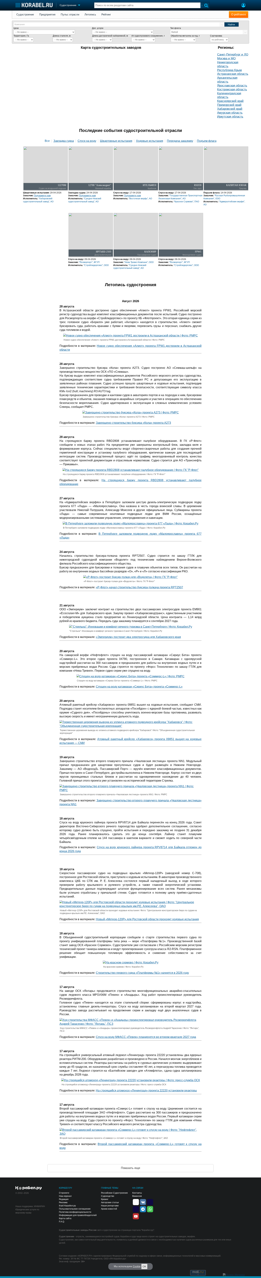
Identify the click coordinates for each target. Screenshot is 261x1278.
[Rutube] (150, 1202)
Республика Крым (229, 70)
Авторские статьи (110, 1202)
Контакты (137, 1193)
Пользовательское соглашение (75, 1209)
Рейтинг (106, 14)
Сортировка (216, 36)
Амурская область (230, 112)
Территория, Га (21, 36)
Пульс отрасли (70, 14)
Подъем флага (206, 141)
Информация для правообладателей (78, 1215)
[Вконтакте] (142, 1202)
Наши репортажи (110, 1205)
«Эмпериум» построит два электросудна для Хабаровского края (138, 636)
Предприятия (47, 14)
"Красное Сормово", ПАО (186, 201)
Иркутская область (230, 116)
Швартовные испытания (116, 141)
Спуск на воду (87, 141)
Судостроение (25, 14)
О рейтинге (238, 14)
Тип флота (175, 28)
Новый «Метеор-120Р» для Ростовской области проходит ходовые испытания (147, 919)
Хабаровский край (229, 108)
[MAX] (135, 1209)
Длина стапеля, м (61, 36)
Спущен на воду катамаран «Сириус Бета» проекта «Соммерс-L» (139, 686)
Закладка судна (63, 141)
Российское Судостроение (114, 1193)
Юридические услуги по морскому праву (27, 1211)
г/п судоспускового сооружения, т (148, 36)
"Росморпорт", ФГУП (89, 262)
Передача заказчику (180, 141)
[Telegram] (142, 1209)
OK (144, 1266)
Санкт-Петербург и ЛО (232, 54)
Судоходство (107, 1196)
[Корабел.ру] (28, 1188)
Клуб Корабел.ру (67, 1205)
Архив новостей (109, 1209)
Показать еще (130, 1168)
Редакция (64, 1199)
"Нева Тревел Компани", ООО (139, 262)
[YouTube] (135, 1216)
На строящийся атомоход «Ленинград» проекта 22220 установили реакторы (146, 1090)
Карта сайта (65, 1218)
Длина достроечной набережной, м (110, 36)
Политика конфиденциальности (75, 1212)
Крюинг (104, 1199)
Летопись (90, 14)
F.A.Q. (62, 1221)
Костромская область (232, 89)
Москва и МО (226, 58)
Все (47, 141)
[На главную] (34, 5)
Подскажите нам (42, 195)
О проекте (64, 1193)
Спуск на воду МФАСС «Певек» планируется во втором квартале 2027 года (146, 1036)
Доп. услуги (97, 28)
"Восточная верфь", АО (140, 198)
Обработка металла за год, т (185, 36)
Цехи (16, 28)
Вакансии (137, 1196)
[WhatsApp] (150, 1209)
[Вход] (243, 5)
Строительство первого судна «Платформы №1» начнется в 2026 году (142, 972)
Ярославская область (232, 85)
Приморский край (229, 105)
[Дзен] (135, 1202)
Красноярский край (230, 101)
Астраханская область (232, 74)
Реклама (63, 1202)
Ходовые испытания (149, 141)
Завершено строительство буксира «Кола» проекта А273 (133, 422)
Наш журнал (65, 1196)
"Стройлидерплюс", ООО (96, 265)
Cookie (137, 1266)
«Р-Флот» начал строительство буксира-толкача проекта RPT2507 (139, 587)
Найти (231, 24)
